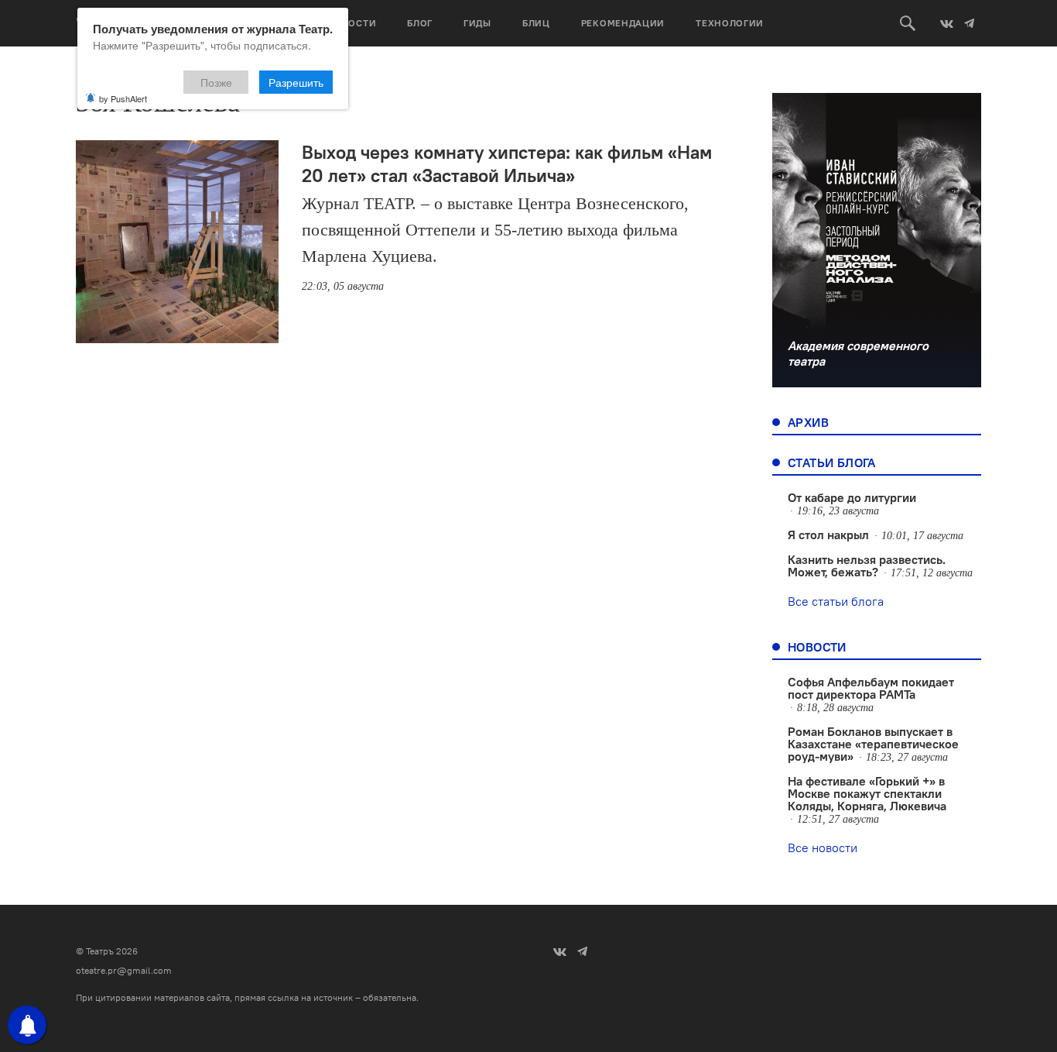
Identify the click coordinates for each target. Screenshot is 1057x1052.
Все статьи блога (836, 601)
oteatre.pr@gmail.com (124, 970)
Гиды (477, 23)
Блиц (536, 23)
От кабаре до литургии (852, 497)
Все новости (822, 847)
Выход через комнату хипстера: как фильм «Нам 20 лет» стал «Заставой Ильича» (507, 163)
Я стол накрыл (828, 534)
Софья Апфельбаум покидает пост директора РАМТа (871, 688)
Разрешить (296, 82)
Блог (420, 23)
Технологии (730, 23)
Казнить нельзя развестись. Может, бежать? (867, 565)
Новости (351, 23)
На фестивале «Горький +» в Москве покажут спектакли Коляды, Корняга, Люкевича (867, 793)
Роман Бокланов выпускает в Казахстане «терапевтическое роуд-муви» (873, 744)
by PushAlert (123, 98)
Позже (216, 82)
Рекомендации (623, 23)
